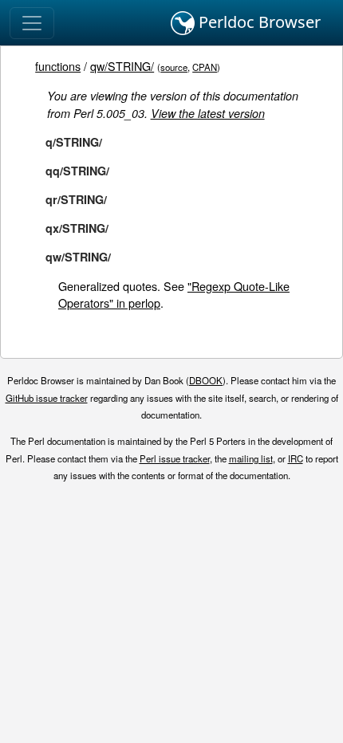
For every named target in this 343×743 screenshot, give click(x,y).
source (173, 67)
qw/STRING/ (122, 65)
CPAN (204, 67)
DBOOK (206, 380)
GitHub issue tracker (47, 397)
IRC (295, 458)
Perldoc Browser (258, 22)
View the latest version (208, 113)
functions (58, 65)
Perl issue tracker (175, 458)
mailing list (251, 458)
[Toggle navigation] (32, 23)
